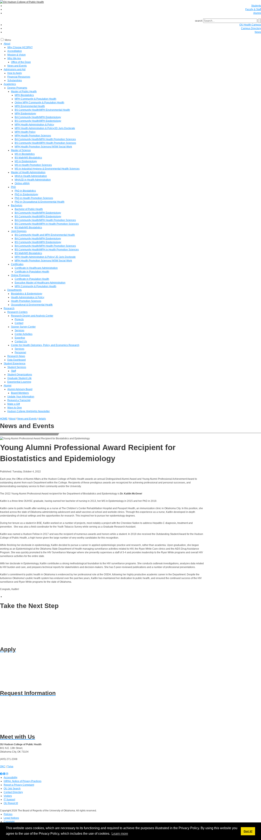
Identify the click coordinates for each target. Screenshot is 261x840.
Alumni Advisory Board (19, 389)
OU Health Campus (250, 24)
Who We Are (14, 58)
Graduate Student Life (19, 378)
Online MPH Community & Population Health (39, 102)
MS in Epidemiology (26, 161)
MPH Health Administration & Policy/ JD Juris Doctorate (45, 256)
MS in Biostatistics (25, 154)
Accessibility (10, 777)
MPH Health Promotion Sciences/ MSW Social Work (43, 146)
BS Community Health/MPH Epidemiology (38, 120)
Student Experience (14, 363)
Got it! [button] (248, 831)
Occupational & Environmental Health (32, 304)
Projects (19, 319)
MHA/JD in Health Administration (33, 179)
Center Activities (23, 334)
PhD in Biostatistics (25, 190)
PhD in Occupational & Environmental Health (39, 201)
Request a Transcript (18, 400)
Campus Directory (251, 28)
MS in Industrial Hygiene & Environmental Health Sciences (47, 168)
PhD (13, 187)
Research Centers (17, 312)
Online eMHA (22, 183)
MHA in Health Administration (31, 176)
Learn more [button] (120, 833)
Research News (16, 356)
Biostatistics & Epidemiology (26, 293)
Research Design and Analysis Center (32, 315)
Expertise (20, 337)
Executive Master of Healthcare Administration (40, 282)
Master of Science (21, 150)
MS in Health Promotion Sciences (33, 165)
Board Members (20, 393)
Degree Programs (17, 87)
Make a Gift (13, 404)
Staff (13, 370)
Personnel (20, 352)
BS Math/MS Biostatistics (28, 157)
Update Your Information (20, 396)
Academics (10, 84)
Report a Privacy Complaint (19, 784)
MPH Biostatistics (24, 95)
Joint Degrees (19, 231)
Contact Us (21, 341)
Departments (14, 290)
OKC (2, 766)
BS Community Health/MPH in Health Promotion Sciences (47, 223)
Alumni (257, 13)
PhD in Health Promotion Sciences (34, 198)
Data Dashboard (16, 359)
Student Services (16, 367)
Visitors (8, 795)
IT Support (9, 799)
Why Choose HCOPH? (20, 47)
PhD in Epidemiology (26, 194)
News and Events (17, 65)
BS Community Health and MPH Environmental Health (45, 234)
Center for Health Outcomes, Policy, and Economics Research (45, 345)
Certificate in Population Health (32, 271)
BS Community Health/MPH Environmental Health (42, 109)
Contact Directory (13, 792)
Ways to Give (14, 407)
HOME (3, 418)
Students (256, 5)
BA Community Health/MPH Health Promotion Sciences (45, 139)
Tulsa (10, 766)
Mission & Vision (16, 54)
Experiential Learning (19, 381)
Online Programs (20, 275)
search (198, 20)
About (7, 43)
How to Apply (14, 73)
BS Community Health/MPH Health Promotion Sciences (45, 143)
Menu (8, 40)
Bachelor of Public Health (29, 209)
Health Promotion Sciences (26, 301)
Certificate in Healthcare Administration (36, 268)
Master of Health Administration (28, 172)
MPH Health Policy (25, 132)
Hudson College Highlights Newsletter (28, 411)
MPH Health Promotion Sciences (33, 135)
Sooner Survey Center (23, 326)
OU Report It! (11, 803)
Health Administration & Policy (27, 297)
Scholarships (14, 80)
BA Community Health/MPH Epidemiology (38, 117)
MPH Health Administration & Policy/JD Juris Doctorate (45, 128)
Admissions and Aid (14, 69)
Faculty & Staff (253, 9)
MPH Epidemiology (25, 113)
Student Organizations (19, 374)
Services (19, 330)
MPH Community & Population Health (35, 98)
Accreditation (14, 51)
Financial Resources (18, 76)
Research (9, 308)
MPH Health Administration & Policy (34, 124)
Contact (19, 323)
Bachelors (16, 205)
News (258, 32)
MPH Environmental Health (30, 106)
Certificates (17, 264)
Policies (8, 814)
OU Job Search (12, 788)
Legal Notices (11, 818)
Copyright (9, 821)
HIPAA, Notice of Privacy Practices (22, 781)
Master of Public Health (24, 91)
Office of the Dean (21, 62)
